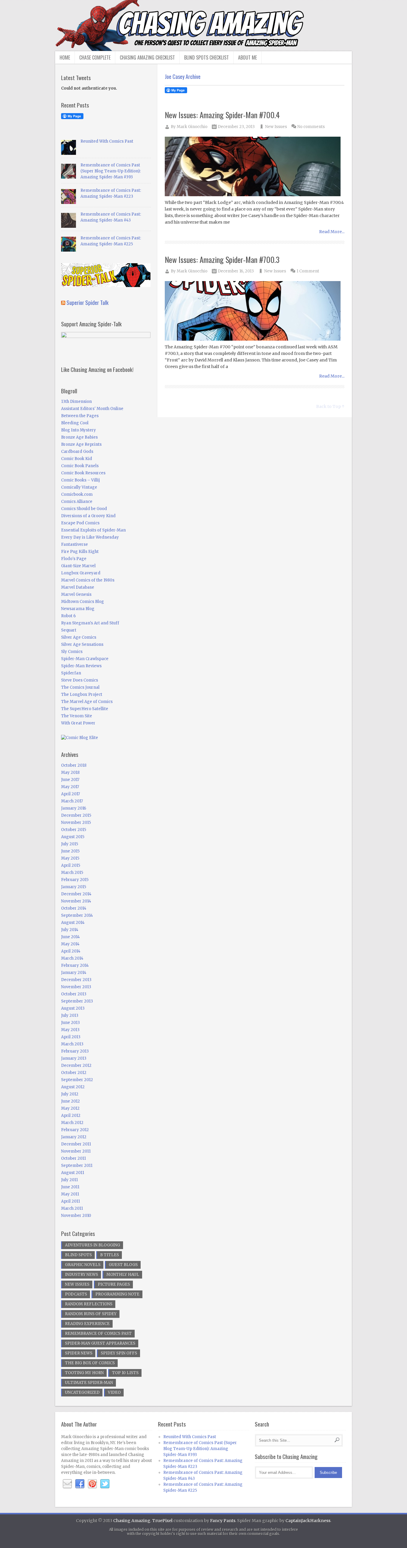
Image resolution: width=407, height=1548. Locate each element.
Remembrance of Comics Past (98, 1333)
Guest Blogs (123, 1264)
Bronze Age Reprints (81, 444)
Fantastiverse (74, 544)
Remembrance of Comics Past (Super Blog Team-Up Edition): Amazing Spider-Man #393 (110, 171)
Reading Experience (87, 1323)
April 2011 (70, 1201)
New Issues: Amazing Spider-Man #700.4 (222, 115)
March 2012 (72, 1122)
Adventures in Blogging (92, 1245)
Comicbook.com (77, 494)
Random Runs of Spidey (90, 1313)
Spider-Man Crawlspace (84, 658)
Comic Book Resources (83, 473)
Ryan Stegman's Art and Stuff (90, 623)
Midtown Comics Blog (82, 601)
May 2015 (70, 858)
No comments (311, 126)
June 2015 (70, 851)
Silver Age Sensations (82, 644)
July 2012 (69, 1094)
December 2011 (76, 1144)
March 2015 (72, 872)
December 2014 (76, 894)
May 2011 (70, 1194)
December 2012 (76, 1065)
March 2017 (72, 801)
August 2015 (72, 836)
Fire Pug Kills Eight (80, 551)
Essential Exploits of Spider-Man (93, 530)
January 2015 (73, 886)
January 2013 (73, 1058)
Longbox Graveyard (80, 573)
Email (67, 1484)
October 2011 (73, 1158)
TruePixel (162, 1520)
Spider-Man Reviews (81, 665)
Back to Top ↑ (330, 406)
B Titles (109, 1254)
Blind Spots (78, 1254)
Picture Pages (114, 1284)
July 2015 (69, 844)
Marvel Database (77, 587)
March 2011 (72, 1208)
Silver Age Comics (78, 637)
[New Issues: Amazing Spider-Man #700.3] (255, 311)
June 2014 (70, 936)
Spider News (78, 1353)
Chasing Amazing (131, 1520)
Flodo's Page (73, 558)
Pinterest (92, 1484)
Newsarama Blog (77, 608)
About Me (247, 57)
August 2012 (73, 1086)
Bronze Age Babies (79, 437)
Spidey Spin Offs (119, 1353)
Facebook (80, 1484)
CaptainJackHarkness (307, 1520)
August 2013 (73, 1008)
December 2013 (76, 979)
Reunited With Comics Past (106, 141)
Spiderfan (71, 673)
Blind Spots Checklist (206, 57)
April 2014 (70, 951)
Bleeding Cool (74, 422)
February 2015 (74, 879)
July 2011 (69, 1179)
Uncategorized (82, 1392)
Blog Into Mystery (78, 430)
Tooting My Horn (84, 1372)
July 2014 (69, 929)
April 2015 (70, 865)
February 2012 (75, 1129)
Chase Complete (95, 57)
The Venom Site (76, 715)
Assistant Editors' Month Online (92, 408)
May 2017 (70, 786)
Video (114, 1392)
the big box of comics (90, 1362)
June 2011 (70, 1187)
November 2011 (76, 1151)
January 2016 (73, 808)
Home (65, 57)
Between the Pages (80, 415)
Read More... (331, 231)
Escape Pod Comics (80, 523)
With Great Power (78, 723)
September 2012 (77, 1079)
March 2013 (72, 1044)
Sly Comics (72, 651)
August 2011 (72, 1172)
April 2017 (70, 793)
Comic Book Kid (76, 458)
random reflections (88, 1304)
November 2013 (76, 986)
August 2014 (73, 922)
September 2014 (77, 915)
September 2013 (77, 1001)
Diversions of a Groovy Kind (88, 515)
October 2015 (73, 829)
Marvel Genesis (76, 594)
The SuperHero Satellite (84, 708)
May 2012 (70, 1108)
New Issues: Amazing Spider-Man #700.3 (222, 259)
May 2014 (70, 944)
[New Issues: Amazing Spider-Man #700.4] (255, 167)
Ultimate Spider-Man (89, 1382)
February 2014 (75, 965)
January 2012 (73, 1136)
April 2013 (70, 1036)
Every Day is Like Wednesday (90, 537)
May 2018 (70, 772)
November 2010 (76, 1215)
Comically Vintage (79, 487)
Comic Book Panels (80, 465)
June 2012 (70, 1101)
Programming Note (117, 1294)
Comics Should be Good (84, 508)
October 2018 (73, 765)
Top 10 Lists (125, 1372)
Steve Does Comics (79, 680)
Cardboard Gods (77, 451)
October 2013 (73, 994)
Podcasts (76, 1294)
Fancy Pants (222, 1520)
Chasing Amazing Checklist (147, 57)
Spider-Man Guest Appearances (100, 1343)
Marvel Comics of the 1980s (87, 580)
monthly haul (122, 1274)
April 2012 (70, 1115)
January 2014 (73, 972)
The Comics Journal (80, 687)
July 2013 (69, 1015)
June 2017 (70, 779)
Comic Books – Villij (80, 480)
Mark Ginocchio (192, 126)
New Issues (276, 126)
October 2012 (73, 1072)
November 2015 (76, 822)
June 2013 (70, 1022)
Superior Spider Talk (87, 302)
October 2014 (73, 908)
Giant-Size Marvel (78, 565)
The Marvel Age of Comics (87, 701)
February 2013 (75, 1051)
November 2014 (76, 901)
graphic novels (82, 1264)
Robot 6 (68, 615)
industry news (81, 1274)
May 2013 (70, 1029)
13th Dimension (76, 401)
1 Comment (307, 271)
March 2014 (72, 958)
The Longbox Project (81, 694)
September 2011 (76, 1165)
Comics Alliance (76, 501)
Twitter (105, 1484)
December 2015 (76, 815)
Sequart (68, 630)
